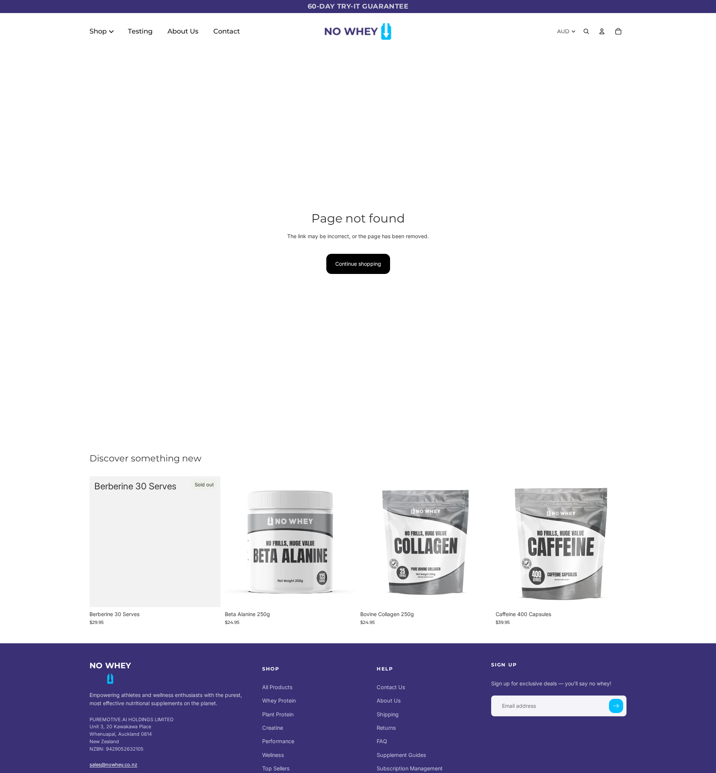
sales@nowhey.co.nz (113, 764)
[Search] (586, 31)
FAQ (382, 741)
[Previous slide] (236, 542)
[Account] (602, 31)
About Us (389, 700)
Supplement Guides (401, 754)
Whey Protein (279, 700)
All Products (277, 687)
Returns (386, 728)
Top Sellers (276, 768)
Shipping (388, 714)
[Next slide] (344, 542)
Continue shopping (358, 264)
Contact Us (391, 687)
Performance (278, 741)
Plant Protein (277, 714)
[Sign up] (616, 706)
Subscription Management (410, 768)
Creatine (272, 728)
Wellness (273, 754)
